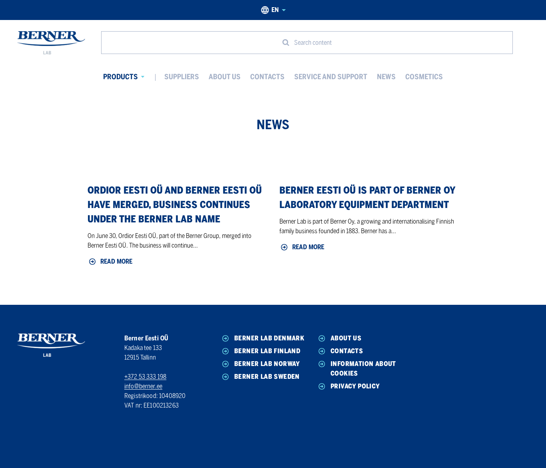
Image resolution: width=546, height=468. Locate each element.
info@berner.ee (143, 386)
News (386, 76)
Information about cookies (363, 368)
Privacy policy (355, 386)
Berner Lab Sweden (267, 376)
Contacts (267, 76)
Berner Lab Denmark (269, 338)
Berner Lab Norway (267, 364)
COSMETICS (424, 76)
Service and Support (330, 76)
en (275, 10)
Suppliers (181, 76)
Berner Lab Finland (267, 351)
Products (120, 76)
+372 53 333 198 (145, 376)
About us (225, 76)
